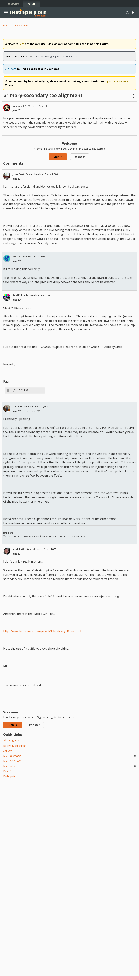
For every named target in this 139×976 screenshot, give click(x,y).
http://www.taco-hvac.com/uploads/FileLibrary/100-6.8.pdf (42, 631)
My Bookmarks (69, 756)
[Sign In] (133, 12)
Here (21, 44)
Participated (10, 776)
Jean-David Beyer (22, 174)
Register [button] (79, 156)
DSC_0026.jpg (20, 389)
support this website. (116, 81)
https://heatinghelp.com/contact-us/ (56, 56)
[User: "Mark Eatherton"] (6, 551)
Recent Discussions (14, 745)
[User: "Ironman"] (6, 408)
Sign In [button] (58, 156)
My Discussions (12, 761)
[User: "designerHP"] (6, 107)
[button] (133, 96)
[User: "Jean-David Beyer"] (6, 176)
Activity (7, 750)
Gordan (17, 256)
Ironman (17, 406)
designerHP (19, 105)
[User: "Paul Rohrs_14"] (6, 297)
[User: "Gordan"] (6, 258)
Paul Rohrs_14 (20, 295)
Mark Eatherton (22, 549)
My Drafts (69, 766)
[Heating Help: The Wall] (28, 13)
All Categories (11, 740)
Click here (10, 69)
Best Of (7, 771)
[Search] (127, 12)
